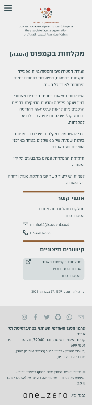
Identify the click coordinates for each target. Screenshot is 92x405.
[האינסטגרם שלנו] (24, 317)
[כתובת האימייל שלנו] (80, 317)
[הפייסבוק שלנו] (35, 317)
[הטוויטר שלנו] (46, 317)
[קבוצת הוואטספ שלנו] (69, 317)
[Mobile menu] (8, 8)
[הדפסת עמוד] (58, 317)
